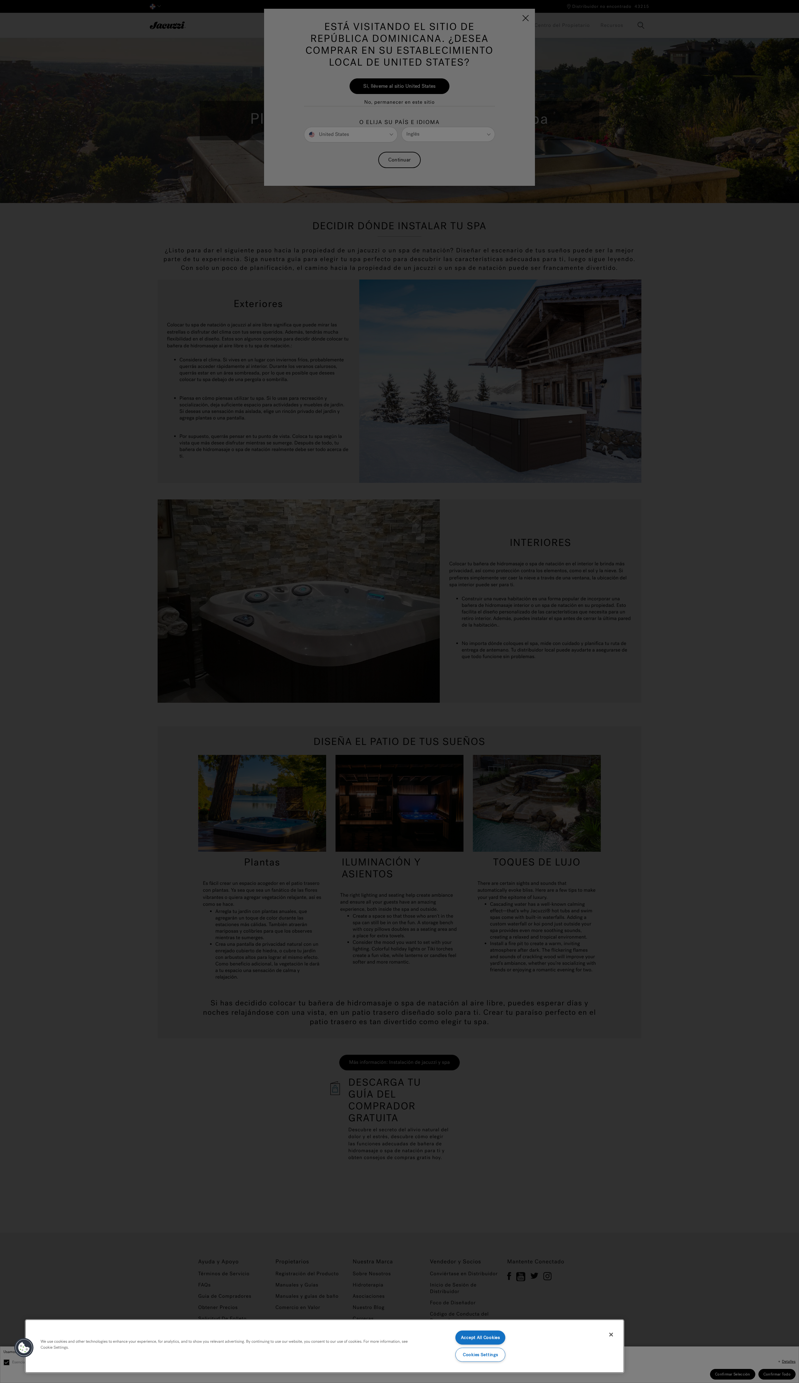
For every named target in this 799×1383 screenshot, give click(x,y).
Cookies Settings (480, 1355)
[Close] (611, 1334)
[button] (24, 1348)
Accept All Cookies (480, 1338)
